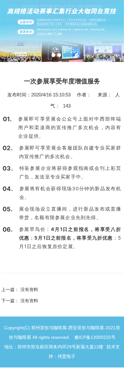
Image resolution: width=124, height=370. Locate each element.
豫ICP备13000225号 (94, 337)
